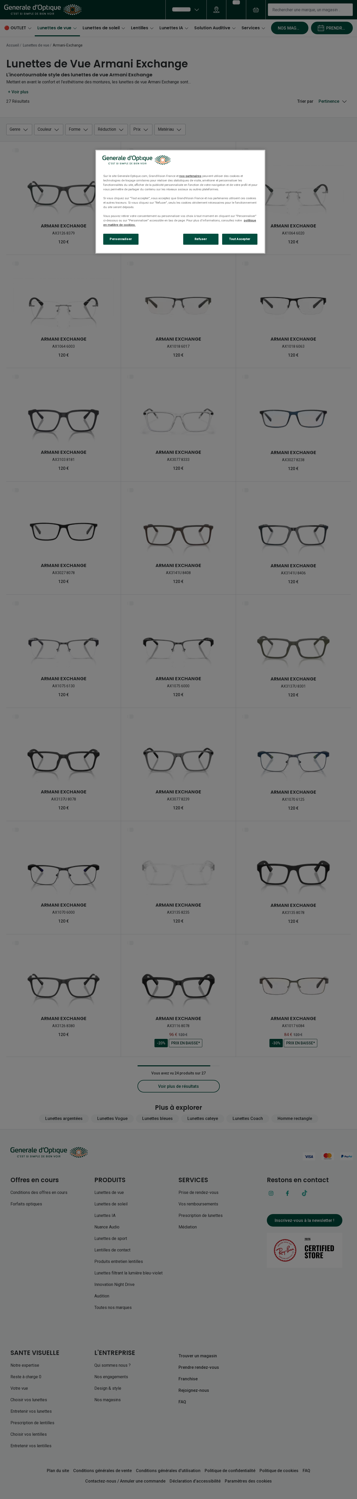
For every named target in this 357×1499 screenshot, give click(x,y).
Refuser (201, 239)
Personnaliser (121, 239)
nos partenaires (190, 176)
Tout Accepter (239, 239)
